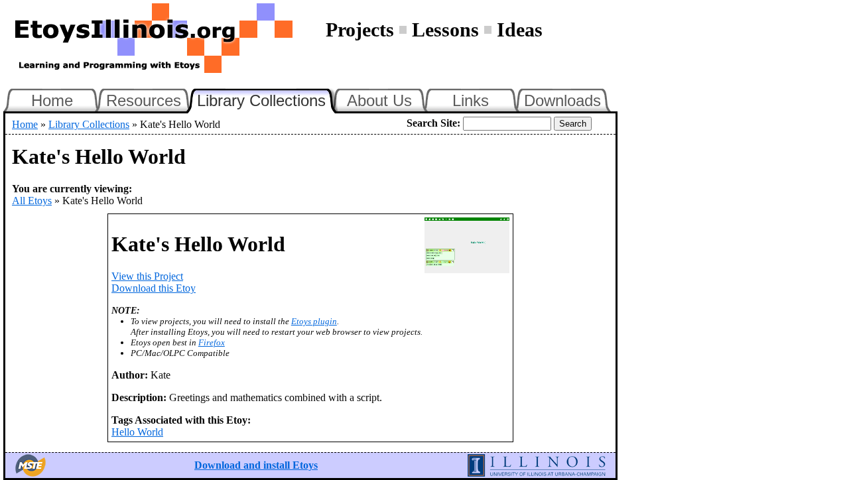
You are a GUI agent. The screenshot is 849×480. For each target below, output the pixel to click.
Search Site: (433, 123)
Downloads (562, 100)
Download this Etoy (153, 288)
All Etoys (32, 200)
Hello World (137, 432)
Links (470, 100)
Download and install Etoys (256, 465)
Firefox (211, 342)
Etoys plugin (314, 321)
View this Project (147, 276)
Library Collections (267, 98)
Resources (143, 100)
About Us (379, 100)
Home (52, 100)
